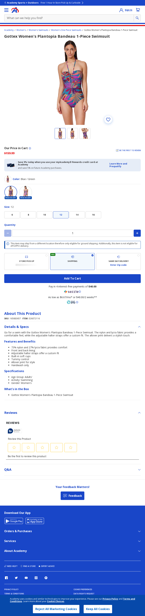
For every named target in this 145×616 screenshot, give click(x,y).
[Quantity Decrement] (7, 233)
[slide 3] (84, 133)
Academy (9, 30)
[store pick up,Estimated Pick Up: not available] (26, 261)
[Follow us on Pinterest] (46, 578)
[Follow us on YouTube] (26, 578)
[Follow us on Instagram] (36, 578)
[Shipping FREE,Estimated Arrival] (72, 261)
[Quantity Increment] (137, 233)
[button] (124, 165)
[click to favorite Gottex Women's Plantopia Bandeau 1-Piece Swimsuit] (108, 119)
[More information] (30, 148)
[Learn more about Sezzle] (72, 292)
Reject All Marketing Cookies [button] (56, 609)
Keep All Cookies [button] (98, 609)
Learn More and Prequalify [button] (118, 165)
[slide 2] (72, 133)
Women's (21, 30)
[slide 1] (60, 133)
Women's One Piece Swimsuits (66, 30)
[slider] (72, 82)
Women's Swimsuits (38, 30)
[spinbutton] (72, 233)
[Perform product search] (137, 17)
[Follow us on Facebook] (6, 578)
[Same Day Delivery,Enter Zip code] (118, 261)
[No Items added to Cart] (138, 10)
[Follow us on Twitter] (16, 578)
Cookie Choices (55, 601)
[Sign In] (121, 10)
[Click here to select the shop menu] (6, 10)
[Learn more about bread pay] (72, 302)
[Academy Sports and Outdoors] (15, 10)
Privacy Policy (110, 598)
